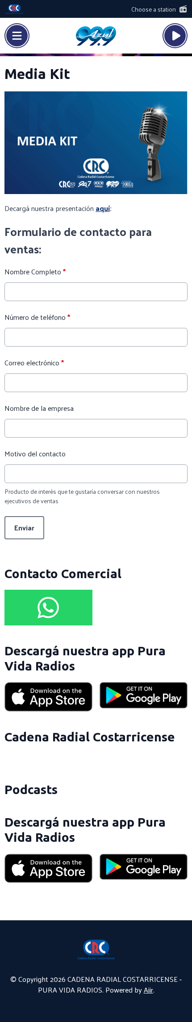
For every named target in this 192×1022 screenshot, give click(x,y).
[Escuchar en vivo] (175, 35)
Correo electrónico (34, 362)
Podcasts (31, 789)
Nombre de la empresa (39, 408)
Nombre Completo (35, 271)
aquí (103, 208)
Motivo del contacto (35, 453)
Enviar (24, 527)
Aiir (148, 989)
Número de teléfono (37, 317)
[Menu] (16, 35)
